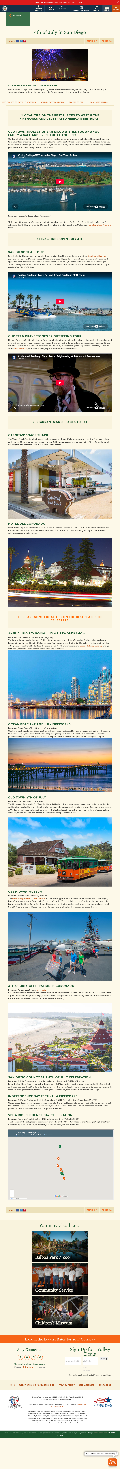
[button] (8, 101)
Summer (17, 15)
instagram (33, 1357)
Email (90, 41)
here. (81, 2)
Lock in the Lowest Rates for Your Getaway (60, 1339)
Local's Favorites (97, 102)
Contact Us (105, 1385)
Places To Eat (76, 102)
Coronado (41, 990)
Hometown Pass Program (99, 225)
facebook (20, 1357)
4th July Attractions (52, 102)
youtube (27, 1357)
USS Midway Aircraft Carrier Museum (29, 898)
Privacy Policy (67, 1385)
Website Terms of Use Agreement (36, 1385)
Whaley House (20, 348)
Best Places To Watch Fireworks (19, 102)
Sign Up (104, 1358)
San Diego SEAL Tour (97, 256)
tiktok (40, 1357)
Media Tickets (86, 1385)
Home (12, 1385)
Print (105, 41)
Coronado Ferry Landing (91, 645)
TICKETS (116, 10)
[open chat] (112, 1463)
